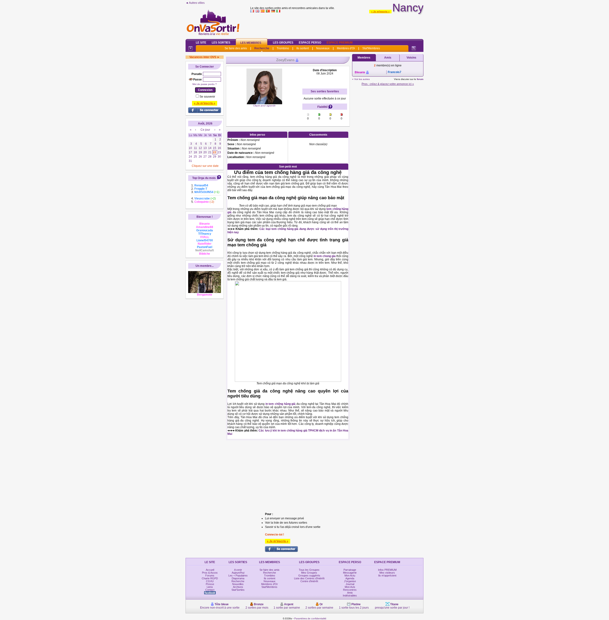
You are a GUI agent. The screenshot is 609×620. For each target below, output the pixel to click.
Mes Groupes (309, 572)
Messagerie (350, 572)
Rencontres (350, 589)
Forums (209, 575)
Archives (238, 586)
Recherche (261, 48)
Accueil (210, 569)
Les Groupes (283, 42)
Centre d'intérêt (309, 581)
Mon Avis (350, 586)
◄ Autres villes (195, 3)
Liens (210, 586)
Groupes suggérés (309, 575)
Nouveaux (322, 48)
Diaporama (238, 578)
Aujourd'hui (238, 572)
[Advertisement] (336, 24)
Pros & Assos (210, 572)
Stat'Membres (371, 48)
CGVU (210, 581)
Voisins (411, 57)
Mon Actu (349, 575)
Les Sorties (221, 42)
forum (420, 79)
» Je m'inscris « (380, 11)
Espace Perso (310, 42)
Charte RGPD (210, 578)
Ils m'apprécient (387, 575)
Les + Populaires (238, 575)
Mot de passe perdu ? (204, 84)
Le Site (201, 42)
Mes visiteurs (387, 572)
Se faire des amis (236, 48)
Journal (350, 584)
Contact (209, 589)
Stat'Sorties (238, 589)
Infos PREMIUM (387, 569)
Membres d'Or (346, 48)
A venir (238, 569)
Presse (210, 584)
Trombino (283, 48)
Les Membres (250, 43)
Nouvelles (238, 584)
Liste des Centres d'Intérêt (309, 578)
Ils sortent (302, 48)
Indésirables (350, 595)
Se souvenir (207, 96)
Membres (364, 57)
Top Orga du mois (204, 178)
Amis (387, 57)
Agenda (349, 578)
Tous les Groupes (309, 569)
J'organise (350, 581)
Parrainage (350, 569)
